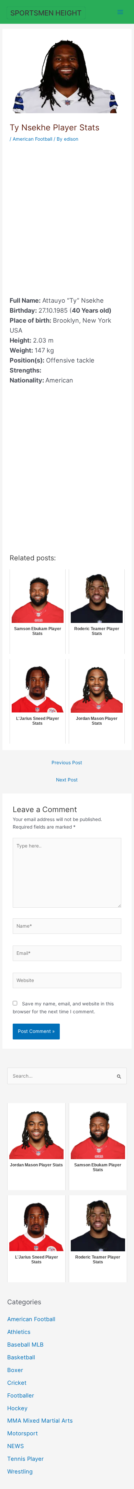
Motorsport (22, 1433)
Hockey (17, 1408)
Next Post (67, 780)
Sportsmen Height (45, 13)
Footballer (20, 1395)
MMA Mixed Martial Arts (40, 1420)
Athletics (19, 1331)
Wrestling (20, 1471)
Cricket (16, 1382)
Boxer (15, 1370)
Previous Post (67, 762)
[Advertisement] (67, 215)
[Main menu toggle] (120, 12)
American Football (32, 139)
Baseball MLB (25, 1344)
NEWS (15, 1446)
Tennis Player (25, 1458)
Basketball (21, 1357)
